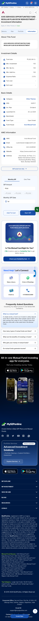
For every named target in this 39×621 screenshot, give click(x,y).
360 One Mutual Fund (21, 556)
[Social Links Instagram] (23, 436)
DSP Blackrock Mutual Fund (17, 566)
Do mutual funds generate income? (14, 348)
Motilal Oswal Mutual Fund (26, 558)
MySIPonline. (17, 592)
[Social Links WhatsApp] (29, 436)
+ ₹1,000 (8, 193)
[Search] (27, 3)
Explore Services (12, 461)
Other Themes (11, 25)
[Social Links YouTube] (18, 436)
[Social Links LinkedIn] (8, 436)
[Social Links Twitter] (13, 436)
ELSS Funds (28, 582)
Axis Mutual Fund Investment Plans (13, 568)
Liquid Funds (6, 584)
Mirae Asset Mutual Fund (10, 560)
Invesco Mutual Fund (28, 564)
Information (32, 31)
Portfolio (20, 31)
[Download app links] (12, 370)
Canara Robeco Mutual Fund (11, 564)
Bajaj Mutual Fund (7, 556)
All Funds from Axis (18, 169)
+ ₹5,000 (27, 193)
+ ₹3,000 (17, 193)
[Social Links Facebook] (3, 436)
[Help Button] (35, 611)
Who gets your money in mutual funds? (15, 342)
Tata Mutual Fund (26, 572)
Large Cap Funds (17, 582)
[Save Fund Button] (30, 12)
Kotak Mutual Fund (8, 574)
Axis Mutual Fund (30, 125)
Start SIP (28, 213)
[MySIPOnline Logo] (9, 3)
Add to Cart (11, 213)
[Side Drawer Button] (35, 3)
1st (8, 201)
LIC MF (4, 566)
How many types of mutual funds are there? (17, 331)
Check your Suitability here (18, 259)
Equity (3, 25)
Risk (12, 31)
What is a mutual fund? (10, 314)
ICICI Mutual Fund (22, 554)
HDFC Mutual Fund (25, 560)
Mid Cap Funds (6, 586)
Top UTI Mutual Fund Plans (10, 572)
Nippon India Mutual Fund (10, 576)
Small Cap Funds (27, 584)
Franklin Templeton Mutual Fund (12, 570)
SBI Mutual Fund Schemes (23, 574)
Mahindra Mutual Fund (9, 558)
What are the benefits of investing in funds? (17, 337)
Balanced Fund (16, 584)
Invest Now (19, 616)
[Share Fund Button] (36, 12)
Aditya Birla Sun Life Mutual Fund (12, 562)
